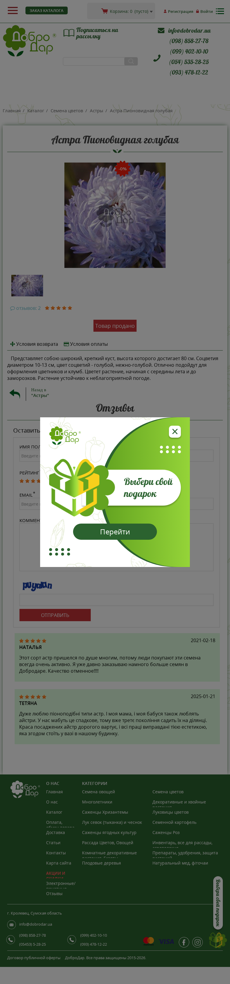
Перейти (115, 531)
